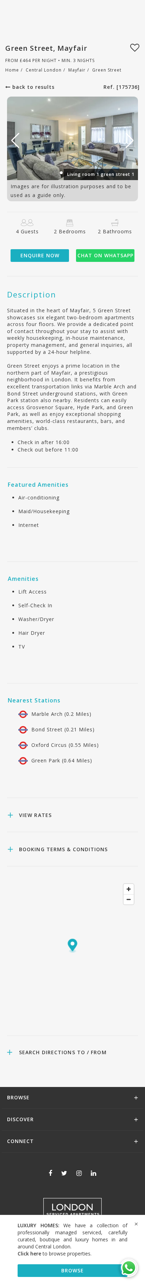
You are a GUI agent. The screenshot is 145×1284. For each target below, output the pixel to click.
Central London (44, 70)
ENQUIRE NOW (39, 255)
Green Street (106, 70)
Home (12, 70)
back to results (33, 87)
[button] (129, 140)
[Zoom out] (129, 899)
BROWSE (72, 1270)
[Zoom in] (129, 889)
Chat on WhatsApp (105, 255)
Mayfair (77, 70)
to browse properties (54, 1253)
